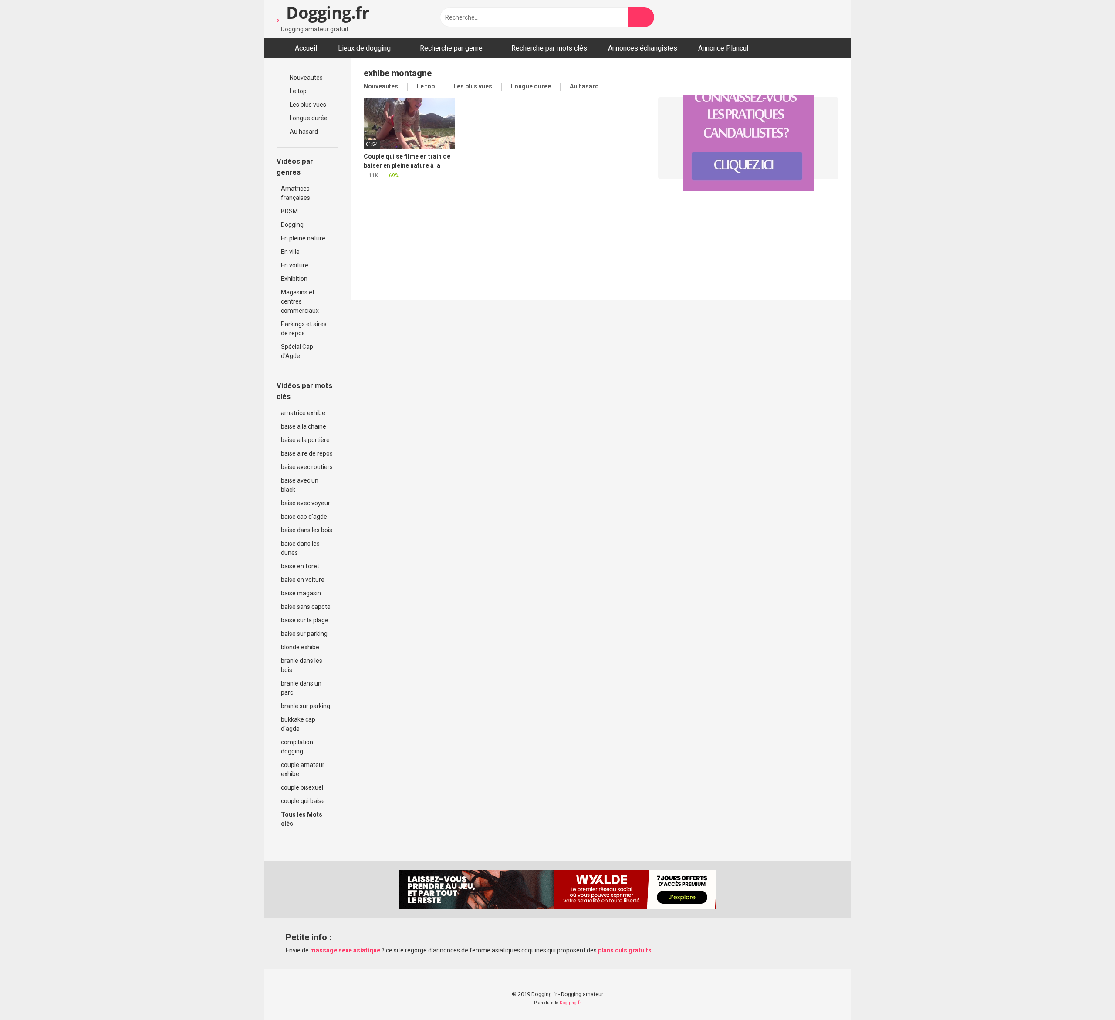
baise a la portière (305, 439)
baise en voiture (302, 579)
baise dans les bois (306, 530)
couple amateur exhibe (302, 769)
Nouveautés (305, 77)
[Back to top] (1086, 994)
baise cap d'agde (304, 516)
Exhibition (294, 278)
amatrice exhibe (303, 412)
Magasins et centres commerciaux (300, 301)
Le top (297, 91)
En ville (290, 251)
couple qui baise (303, 800)
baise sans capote (306, 606)
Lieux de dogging (364, 48)
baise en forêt (300, 566)
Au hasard (303, 131)
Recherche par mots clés (549, 48)
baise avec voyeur (305, 503)
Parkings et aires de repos (304, 329)
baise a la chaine (303, 426)
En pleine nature (303, 238)
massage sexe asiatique (345, 950)
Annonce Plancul (723, 48)
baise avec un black (299, 485)
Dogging (292, 224)
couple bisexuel (302, 787)
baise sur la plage (304, 620)
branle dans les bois (301, 665)
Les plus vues (307, 104)
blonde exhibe (300, 647)
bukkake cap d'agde (298, 724)
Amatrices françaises (295, 193)
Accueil (306, 48)
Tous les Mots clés (301, 819)
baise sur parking (304, 633)
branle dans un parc (301, 688)
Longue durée (308, 118)
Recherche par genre (451, 48)
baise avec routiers (307, 466)
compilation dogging (297, 747)
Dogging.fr (325, 12)
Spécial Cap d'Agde (297, 351)
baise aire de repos (307, 453)
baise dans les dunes (300, 548)
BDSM (289, 211)
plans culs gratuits (625, 950)
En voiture (294, 265)
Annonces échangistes (642, 48)
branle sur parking (305, 706)
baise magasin (301, 593)
